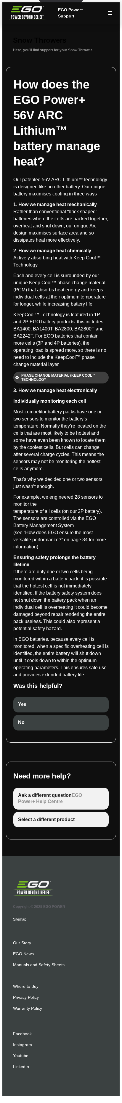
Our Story (22, 942)
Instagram (22, 1044)
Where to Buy (25, 986)
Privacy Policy (26, 997)
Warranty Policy (27, 1008)
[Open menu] (110, 13)
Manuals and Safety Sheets (39, 964)
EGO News (23, 953)
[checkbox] (61, 704)
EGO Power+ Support (70, 12)
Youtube (20, 1055)
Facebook (22, 1033)
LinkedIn (21, 1066)
